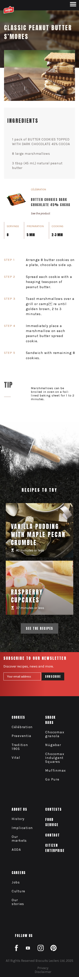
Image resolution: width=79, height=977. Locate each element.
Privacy (42, 968)
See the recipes (39, 628)
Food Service (51, 822)
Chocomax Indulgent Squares (54, 758)
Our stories (18, 902)
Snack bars (50, 720)
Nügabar (53, 745)
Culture (18, 891)
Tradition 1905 (20, 747)
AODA (16, 850)
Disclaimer (43, 972)
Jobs (16, 882)
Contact (52, 835)
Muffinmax (55, 770)
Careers (19, 872)
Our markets (19, 838)
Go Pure (52, 779)
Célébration (22, 727)
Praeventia (21, 736)
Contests (53, 809)
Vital (16, 758)
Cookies (18, 717)
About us (19, 809)
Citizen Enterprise (55, 848)
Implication (22, 828)
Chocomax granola (54, 734)
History (18, 819)
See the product (40, 213)
